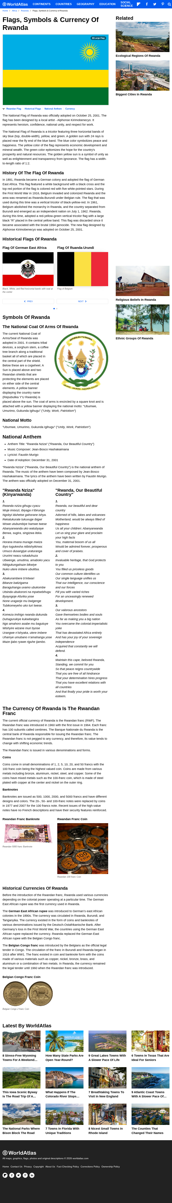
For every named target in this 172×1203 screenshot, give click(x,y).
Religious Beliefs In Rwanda (136, 299)
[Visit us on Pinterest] (25, 1175)
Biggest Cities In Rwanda (134, 94)
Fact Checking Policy (68, 1166)
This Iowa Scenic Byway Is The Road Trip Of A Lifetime (20, 1096)
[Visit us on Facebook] (11, 1175)
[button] (28, 301)
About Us (50, 1166)
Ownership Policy (110, 1166)
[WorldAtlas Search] (169, 4)
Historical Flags (33, 108)
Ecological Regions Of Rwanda (138, 55)
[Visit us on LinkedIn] (31, 1175)
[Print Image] (98, 38)
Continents (42, 4)
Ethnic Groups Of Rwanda (134, 338)
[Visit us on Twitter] (18, 1175)
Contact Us (16, 1166)
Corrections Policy (90, 1166)
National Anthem (53, 108)
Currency (70, 108)
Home (6, 1166)
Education (107, 4)
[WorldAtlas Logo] (16, 4)
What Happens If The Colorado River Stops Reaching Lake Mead (61, 1096)
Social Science (127, 4)
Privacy (28, 1166)
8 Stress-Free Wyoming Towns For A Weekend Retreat (19, 1060)
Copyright (38, 1166)
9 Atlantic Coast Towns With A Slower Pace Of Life (148, 1096)
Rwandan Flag (13, 108)
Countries (64, 4)
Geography (85, 4)
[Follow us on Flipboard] (5, 1175)
